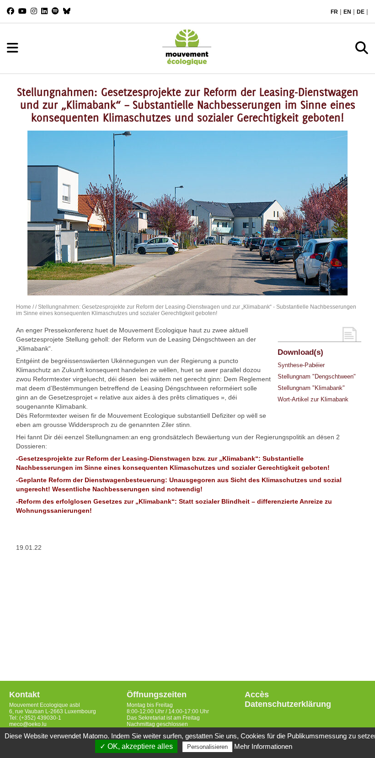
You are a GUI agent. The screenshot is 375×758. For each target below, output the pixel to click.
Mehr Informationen (263, 746)
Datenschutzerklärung (288, 704)
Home (23, 307)
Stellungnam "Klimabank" (311, 387)
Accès (257, 694)
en (347, 12)
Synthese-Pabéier (301, 365)
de (360, 12)
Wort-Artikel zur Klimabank (313, 399)
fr (334, 12)
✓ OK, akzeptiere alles (136, 746)
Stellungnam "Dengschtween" (317, 376)
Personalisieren (207, 746)
